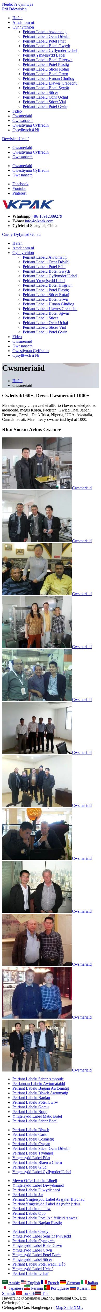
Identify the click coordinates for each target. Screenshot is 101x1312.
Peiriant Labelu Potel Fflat (44, 41)
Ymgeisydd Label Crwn (32, 1250)
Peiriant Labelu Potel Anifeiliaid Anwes (44, 1218)
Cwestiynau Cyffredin (30, 125)
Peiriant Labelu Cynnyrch (33, 1241)
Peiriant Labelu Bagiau (31, 1097)
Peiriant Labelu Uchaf (30, 1273)
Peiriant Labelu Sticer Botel (34, 1121)
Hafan (17, 18)
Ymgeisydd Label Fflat (31, 1158)
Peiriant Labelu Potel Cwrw (35, 1102)
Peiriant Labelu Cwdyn (31, 1231)
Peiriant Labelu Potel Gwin (45, 106)
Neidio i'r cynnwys (17, 4)
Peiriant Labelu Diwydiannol (36, 1190)
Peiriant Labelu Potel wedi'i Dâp (39, 1264)
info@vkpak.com (39, 221)
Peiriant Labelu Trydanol (32, 1153)
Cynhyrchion (23, 27)
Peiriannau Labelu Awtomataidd (38, 1083)
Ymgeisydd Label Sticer (32, 1259)
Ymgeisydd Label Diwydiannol (38, 1185)
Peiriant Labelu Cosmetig (33, 1139)
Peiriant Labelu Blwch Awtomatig (40, 1093)
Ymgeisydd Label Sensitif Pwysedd (41, 1236)
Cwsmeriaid (22, 116)
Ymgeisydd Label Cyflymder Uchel (41, 1172)
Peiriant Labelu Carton (30, 1134)
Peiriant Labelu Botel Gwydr (46, 46)
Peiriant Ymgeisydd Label (44, 55)
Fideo (17, 111)
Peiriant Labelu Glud (29, 1167)
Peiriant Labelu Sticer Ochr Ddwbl (40, 1148)
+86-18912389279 (47, 216)
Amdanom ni (23, 22)
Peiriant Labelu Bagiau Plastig (37, 1222)
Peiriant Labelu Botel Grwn (45, 74)
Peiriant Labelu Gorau (30, 1107)
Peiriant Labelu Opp (29, 1213)
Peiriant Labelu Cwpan (31, 1144)
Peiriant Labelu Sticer (40, 92)
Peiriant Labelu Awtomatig (45, 32)
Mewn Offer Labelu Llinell (34, 1180)
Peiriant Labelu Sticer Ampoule (38, 1079)
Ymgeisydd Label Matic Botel (37, 1116)
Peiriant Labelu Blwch (30, 1130)
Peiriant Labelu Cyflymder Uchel (50, 50)
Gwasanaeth (22, 120)
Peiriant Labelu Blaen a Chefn (37, 1162)
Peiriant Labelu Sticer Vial (44, 102)
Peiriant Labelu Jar (27, 1194)
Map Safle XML (69, 1307)
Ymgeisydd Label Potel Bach (36, 1255)
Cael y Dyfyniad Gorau (21, 234)
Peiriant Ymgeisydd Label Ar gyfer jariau (46, 1204)
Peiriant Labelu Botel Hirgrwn (48, 60)
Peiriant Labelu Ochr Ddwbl (46, 36)
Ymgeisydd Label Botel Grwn (37, 1245)
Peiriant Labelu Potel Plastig (46, 64)
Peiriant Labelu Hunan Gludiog (48, 78)
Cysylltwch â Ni (25, 130)
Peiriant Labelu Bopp (29, 1111)
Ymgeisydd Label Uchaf (32, 1269)
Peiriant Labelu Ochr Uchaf (45, 97)
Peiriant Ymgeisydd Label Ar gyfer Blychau (48, 1199)
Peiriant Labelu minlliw (31, 1208)
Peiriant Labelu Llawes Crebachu (50, 83)
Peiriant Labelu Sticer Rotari (46, 69)
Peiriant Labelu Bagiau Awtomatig (40, 1088)
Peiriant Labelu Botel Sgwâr (46, 88)
